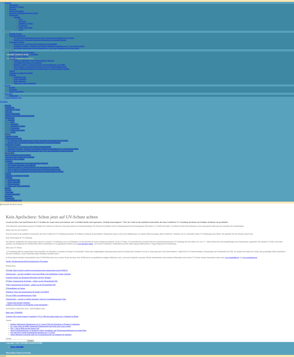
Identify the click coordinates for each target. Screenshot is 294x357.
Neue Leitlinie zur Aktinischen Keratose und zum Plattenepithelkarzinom (40, 67)
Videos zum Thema (25, 28)
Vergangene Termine (16, 42)
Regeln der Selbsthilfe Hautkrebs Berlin (23, 13)
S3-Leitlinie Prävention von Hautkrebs (28, 63)
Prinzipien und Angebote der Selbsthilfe (20, 157)
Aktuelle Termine (15, 34)
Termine (8, 134)
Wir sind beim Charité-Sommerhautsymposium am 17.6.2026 (32, 332)
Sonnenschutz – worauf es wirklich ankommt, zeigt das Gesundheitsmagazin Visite (36, 299)
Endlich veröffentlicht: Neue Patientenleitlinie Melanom (34, 61)
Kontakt (7, 85)
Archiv (20, 30)
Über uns (12, 9)
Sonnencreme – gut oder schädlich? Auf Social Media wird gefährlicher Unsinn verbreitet (38, 274)
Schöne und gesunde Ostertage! (18, 303)
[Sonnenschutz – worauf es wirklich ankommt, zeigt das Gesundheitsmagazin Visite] (21, 295)
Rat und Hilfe (9, 153)
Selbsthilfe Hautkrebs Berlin (18, 55)
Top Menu (4, 102)
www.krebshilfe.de (232, 257)
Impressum (9, 94)
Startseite (8, 3)
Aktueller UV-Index (16, 7)
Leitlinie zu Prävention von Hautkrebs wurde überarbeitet (26, 305)
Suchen (8, 338)
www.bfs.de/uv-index (85, 244)
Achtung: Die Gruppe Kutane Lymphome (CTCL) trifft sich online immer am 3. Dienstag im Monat (42, 316)
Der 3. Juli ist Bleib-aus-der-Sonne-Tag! (24, 328)
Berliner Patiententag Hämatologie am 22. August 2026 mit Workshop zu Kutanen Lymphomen (45, 324)
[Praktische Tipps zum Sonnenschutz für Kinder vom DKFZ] (15, 288)
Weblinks (12, 75)
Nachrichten (13, 5)
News (20, 19)
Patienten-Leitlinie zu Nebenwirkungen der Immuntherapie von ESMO (39, 65)
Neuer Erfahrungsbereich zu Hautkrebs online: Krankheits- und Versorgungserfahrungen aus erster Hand (48, 330)
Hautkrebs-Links (20, 77)
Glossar (12, 71)
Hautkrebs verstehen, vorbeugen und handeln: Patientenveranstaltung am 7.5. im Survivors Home (49, 46)
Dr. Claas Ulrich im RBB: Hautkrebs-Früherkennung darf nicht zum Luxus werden (40, 326)
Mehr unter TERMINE (14, 313)
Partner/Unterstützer (16, 11)
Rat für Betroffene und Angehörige (22, 52)
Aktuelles (17, 17)
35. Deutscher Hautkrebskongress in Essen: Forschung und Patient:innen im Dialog (44, 38)
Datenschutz (13, 15)
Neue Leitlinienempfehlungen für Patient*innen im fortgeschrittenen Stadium (41, 69)
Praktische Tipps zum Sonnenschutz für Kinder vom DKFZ (27, 292)
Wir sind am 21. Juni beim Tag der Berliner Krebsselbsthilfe (35, 44)
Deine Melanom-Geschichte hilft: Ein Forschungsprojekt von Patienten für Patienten (40, 335)
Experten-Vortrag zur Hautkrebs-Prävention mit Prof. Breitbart (28, 278)
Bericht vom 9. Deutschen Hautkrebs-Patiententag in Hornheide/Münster (40, 40)
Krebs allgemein (20, 81)
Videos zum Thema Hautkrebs (25, 83)
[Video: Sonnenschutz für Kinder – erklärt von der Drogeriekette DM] (31, 281)
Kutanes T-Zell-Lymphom (15, 159)
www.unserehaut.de (250, 257)
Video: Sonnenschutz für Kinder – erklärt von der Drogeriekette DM (30, 285)
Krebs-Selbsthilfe (20, 79)
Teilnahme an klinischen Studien (21, 73)
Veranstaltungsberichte (17, 36)
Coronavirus (22, 25)
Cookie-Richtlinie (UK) (13, 98)
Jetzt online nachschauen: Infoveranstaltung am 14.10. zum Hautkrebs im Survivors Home (46, 48)
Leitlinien (9, 161)
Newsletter (22, 21)
